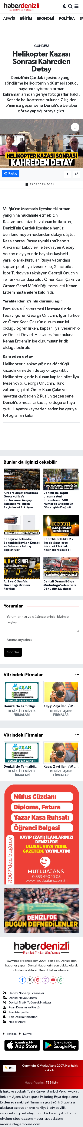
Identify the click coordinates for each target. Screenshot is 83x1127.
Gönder (13, 652)
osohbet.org (10, 1113)
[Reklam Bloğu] (41, 834)
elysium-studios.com (16, 1119)
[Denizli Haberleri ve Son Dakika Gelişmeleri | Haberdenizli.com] (21, 6)
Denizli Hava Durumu (23, 997)
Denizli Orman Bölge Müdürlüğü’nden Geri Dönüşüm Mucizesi (59, 585)
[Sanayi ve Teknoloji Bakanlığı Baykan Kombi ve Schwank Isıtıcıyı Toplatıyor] (22, 525)
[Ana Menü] (76, 6)
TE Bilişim (52, 1082)
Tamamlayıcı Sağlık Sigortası (52, 1102)
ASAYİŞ (9, 19)
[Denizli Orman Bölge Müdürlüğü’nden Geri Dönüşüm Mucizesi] (61, 568)
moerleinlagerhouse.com (20, 1124)
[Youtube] (53, 980)
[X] (30, 980)
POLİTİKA (66, 19)
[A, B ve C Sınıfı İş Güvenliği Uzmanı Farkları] (22, 568)
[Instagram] (45, 980)
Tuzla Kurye (36, 1091)
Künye (27, 1033)
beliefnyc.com (32, 1113)
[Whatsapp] (60, 980)
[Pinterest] (37, 980)
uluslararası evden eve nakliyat (24, 1108)
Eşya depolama (66, 1097)
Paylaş (13, 173)
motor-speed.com (48, 1119)
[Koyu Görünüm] (64, 6)
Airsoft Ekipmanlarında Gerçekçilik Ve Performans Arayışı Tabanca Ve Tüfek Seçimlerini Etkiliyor (21, 500)
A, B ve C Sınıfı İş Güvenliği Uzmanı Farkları (17, 585)
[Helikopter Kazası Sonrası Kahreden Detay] (41, 143)
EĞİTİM (26, 19)
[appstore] (23, 1046)
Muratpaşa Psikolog (37, 1097)
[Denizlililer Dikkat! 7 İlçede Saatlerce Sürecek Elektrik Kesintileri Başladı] (61, 525)
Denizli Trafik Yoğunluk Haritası (30, 1002)
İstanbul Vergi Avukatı (63, 1091)
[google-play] (61, 1046)
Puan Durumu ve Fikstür (25, 1007)
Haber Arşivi (17, 1021)
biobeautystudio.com (61, 1113)
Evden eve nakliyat (15, 1102)
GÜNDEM (41, 46)
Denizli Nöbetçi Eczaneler (26, 993)
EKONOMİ (45, 19)
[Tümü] (77, 675)
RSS (11, 1068)
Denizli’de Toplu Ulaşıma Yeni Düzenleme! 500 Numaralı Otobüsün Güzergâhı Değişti (58, 500)
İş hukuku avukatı (13, 1091)
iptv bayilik (57, 1108)
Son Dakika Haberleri (23, 1016)
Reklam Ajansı (10, 1097)
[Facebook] (22, 980)
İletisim (12, 1033)
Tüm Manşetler (19, 1012)
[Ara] (70, 6)
